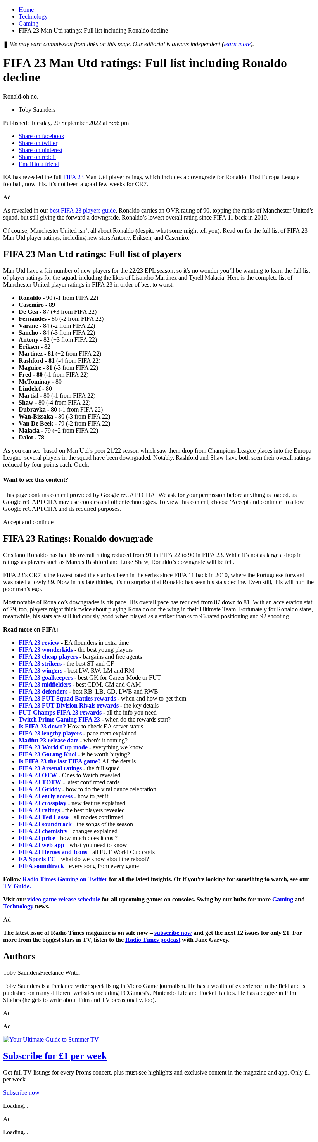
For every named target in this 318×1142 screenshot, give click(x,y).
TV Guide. (17, 886)
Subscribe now (21, 1092)
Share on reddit (37, 157)
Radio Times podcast (152, 939)
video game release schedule (63, 899)
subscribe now (173, 932)
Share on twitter (38, 143)
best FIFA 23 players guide (83, 210)
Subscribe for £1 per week (55, 1056)
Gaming (28, 23)
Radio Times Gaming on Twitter (64, 879)
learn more (237, 44)
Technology (33, 16)
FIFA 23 (73, 177)
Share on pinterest (40, 150)
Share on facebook (41, 136)
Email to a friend (39, 164)
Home (26, 9)
